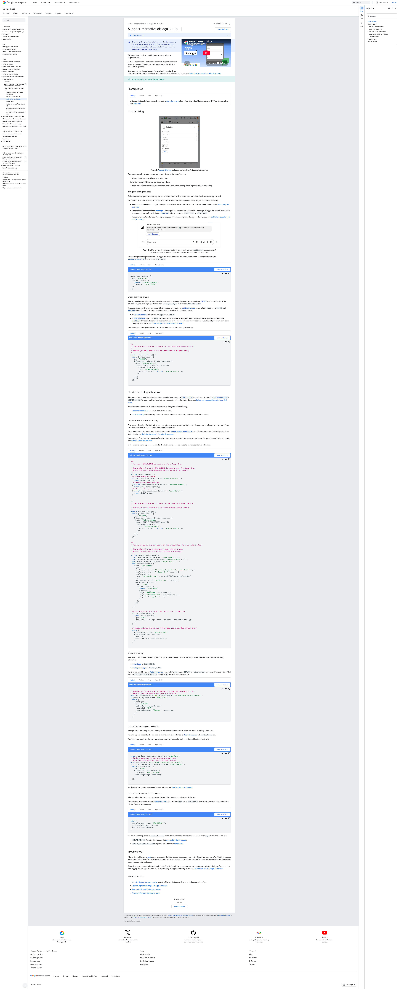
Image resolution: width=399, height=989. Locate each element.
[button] (13, 34)
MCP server (37, 13)
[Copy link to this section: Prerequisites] (145, 89)
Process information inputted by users (146, 893)
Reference (26, 13)
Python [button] (141, 96)
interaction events (172, 101)
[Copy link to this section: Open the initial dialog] (151, 297)
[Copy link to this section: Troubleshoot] (145, 852)
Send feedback (223, 29)
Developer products (36, 958)
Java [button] (149, 96)
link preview (178, 844)
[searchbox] (13, 20)
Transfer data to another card (141, 441)
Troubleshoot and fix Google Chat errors (208, 869)
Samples (48, 13)
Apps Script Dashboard (147, 958)
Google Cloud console (147, 961)
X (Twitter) (252, 961)
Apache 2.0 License (224, 915)
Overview (5, 13)
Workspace (20, 2)
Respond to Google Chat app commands (146, 889)
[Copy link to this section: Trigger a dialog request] (153, 192)
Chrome (65, 976)
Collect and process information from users (205, 73)
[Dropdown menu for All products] (65, 2)
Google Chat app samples (156, 79)
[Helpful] (226, 23)
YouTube (252, 964)
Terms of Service (36, 968)
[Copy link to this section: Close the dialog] (145, 653)
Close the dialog (138, 415)
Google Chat (45, 2)
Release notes (35, 961)
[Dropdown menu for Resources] (79, 2)
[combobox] (362, 2)
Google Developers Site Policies (142, 917)
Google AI (104, 976)
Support (58, 13)
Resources (73, 2)
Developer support (36, 964)
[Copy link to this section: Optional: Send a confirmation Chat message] (164, 793)
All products (58, 2)
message (159, 211)
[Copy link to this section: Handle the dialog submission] (163, 392)
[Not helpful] (229, 23)
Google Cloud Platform (89, 976)
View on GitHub (222, 269)
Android (56, 976)
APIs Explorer (144, 964)
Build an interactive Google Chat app (146, 49)
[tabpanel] (179, 279)
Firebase (75, 976)
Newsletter (253, 958)
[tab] (132, 95)
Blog (250, 954)
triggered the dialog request (176, 840)
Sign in (394, 2)
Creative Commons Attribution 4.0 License (180, 915)
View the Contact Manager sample (144, 882)
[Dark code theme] (226, 273)
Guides (15, 13)
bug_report (389, 8)
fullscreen (392, 8)
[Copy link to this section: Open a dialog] (146, 112)
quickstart (137, 103)
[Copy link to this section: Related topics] (146, 877)
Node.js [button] (132, 96)
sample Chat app (165, 170)
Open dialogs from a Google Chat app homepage (149, 886)
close (395, 8)
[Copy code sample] (229, 273)
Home (35, 2)
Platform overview (36, 954)
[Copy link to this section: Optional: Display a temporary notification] (161, 726)
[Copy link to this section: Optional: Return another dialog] (160, 421)
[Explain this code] (222, 273)
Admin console (145, 954)
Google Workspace (140, 24)
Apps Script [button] (159, 96)
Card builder (69, 13)
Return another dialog (139, 411)
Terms (32, 984)
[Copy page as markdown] (177, 29)
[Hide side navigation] (25, 985)
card (149, 857)
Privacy (39, 984)
